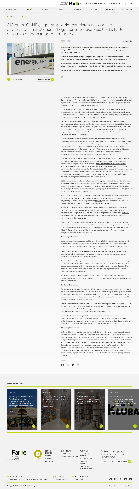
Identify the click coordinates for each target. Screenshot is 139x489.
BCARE (124, 144)
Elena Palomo (86, 251)
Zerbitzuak (77, 9)
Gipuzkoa (125, 411)
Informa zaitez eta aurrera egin (115, 461)
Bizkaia (51, 407)
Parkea (28, 9)
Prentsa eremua (83, 463)
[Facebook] (110, 479)
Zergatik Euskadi (11, 9)
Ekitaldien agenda (84, 455)
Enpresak (94, 9)
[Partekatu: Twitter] (67, 365)
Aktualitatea (110, 9)
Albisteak (28, 17)
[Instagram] (115, 479)
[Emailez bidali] (78, 365)
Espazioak (61, 9)
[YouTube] (130, 479)
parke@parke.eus (80, 479)
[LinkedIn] (125, 479)
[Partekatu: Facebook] (62, 365)
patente (103, 161)
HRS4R (86, 318)
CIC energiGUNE (67, 97)
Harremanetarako (127, 9)
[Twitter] (120, 479)
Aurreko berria (16, 79)
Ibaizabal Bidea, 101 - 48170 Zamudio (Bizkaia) (28, 479)
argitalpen (102, 158)
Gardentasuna (114, 3)
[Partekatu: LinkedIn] (72, 365)
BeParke (119, 411)
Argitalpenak (86, 459)
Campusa (49, 459)
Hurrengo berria (43, 79)
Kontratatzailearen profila (95, 3)
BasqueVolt (84, 149)
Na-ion (117, 306)
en (131, 3)
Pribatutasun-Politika (126, 486)
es (127, 3)
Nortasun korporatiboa (86, 467)
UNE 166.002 (76, 318)
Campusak (44, 9)
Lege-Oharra (113, 486)
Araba (130, 41)
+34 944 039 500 (61, 479)
